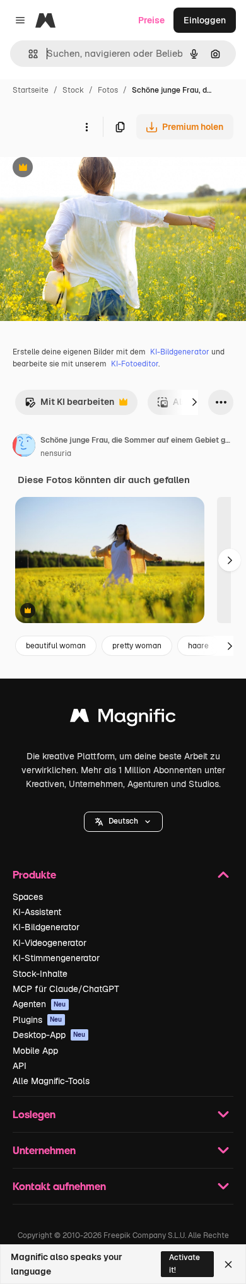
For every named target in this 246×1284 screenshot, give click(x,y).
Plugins (37, 1019)
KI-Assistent (37, 912)
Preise (151, 20)
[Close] (228, 1264)
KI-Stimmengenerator (56, 958)
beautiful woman (56, 646)
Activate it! (184, 1263)
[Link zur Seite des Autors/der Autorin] (24, 447)
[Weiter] (194, 402)
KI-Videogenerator (49, 942)
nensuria (55, 453)
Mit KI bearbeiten (69, 405)
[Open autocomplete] (28, 54)
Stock (73, 90)
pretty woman (136, 646)
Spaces (28, 896)
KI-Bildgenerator (179, 352)
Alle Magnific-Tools (51, 1081)
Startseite (31, 90)
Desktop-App (49, 1035)
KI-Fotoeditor (134, 364)
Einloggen (205, 20)
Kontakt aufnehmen (59, 1186)
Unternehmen (44, 1150)
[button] (123, 822)
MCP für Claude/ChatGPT (66, 989)
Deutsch (123, 821)
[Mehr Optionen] (86, 126)
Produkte (34, 874)
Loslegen (34, 1114)
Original (80, 169)
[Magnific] (123, 718)
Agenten (39, 1004)
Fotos (108, 90)
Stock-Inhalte (40, 973)
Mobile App (35, 1050)
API (19, 1065)
